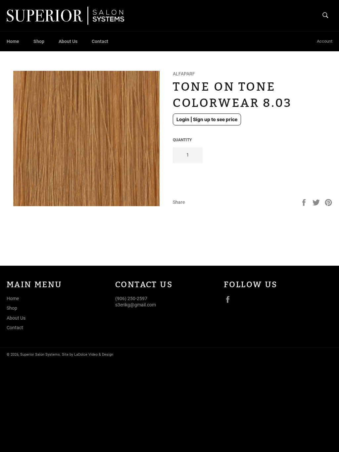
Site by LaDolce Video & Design (87, 354)
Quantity (182, 140)
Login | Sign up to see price (206, 119)
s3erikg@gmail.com (135, 304)
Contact (100, 41)
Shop (38, 41)
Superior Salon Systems (40, 354)
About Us (68, 41)
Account (324, 41)
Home (13, 41)
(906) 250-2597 (131, 298)
